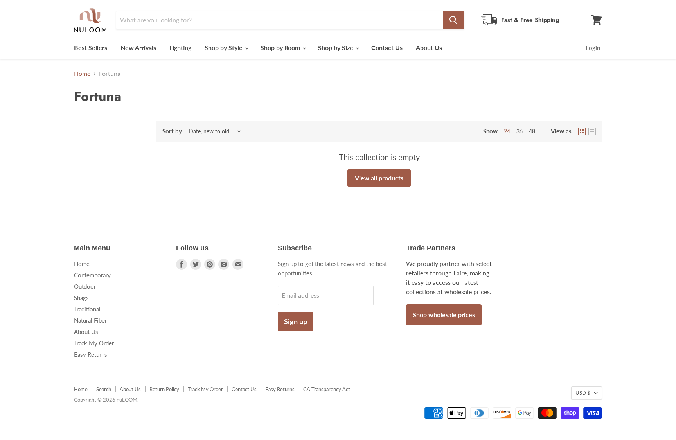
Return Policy (164, 389)
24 (507, 131)
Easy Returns (90, 354)
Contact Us (387, 47)
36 (519, 131)
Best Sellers (90, 47)
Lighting (180, 47)
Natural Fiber (90, 320)
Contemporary (92, 274)
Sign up (295, 321)
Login (593, 47)
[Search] (453, 20)
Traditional (87, 308)
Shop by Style (224, 47)
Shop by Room (281, 47)
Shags (81, 297)
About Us (429, 47)
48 (532, 131)
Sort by (172, 131)
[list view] (592, 131)
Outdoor (85, 286)
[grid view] (582, 131)
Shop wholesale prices (444, 314)
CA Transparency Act (326, 389)
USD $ (582, 393)
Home (82, 73)
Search (103, 389)
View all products (379, 177)
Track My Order (94, 343)
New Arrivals (138, 47)
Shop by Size (336, 47)
